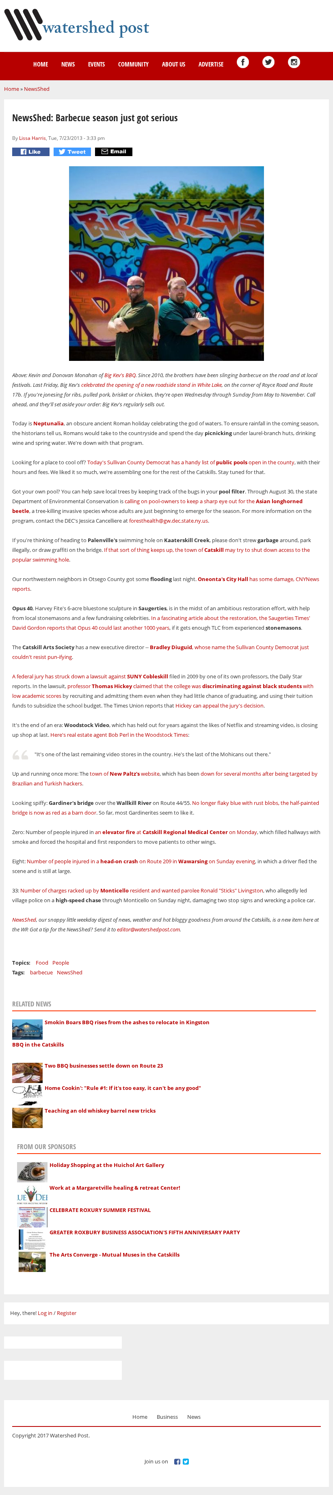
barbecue (41, 972)
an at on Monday (176, 832)
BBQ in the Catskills (38, 1044)
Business (167, 1416)
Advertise (211, 64)
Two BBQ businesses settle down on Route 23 (104, 1065)
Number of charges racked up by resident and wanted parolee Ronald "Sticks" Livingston (141, 890)
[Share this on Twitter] (73, 152)
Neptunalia (48, 423)
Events (96, 64)
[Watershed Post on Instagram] (294, 62)
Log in (45, 1313)
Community (133, 64)
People (60, 962)
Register (66, 1313)
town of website (125, 773)
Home (40, 64)
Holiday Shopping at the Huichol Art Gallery (107, 1165)
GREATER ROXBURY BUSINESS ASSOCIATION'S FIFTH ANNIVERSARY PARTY (145, 1232)
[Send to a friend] (114, 152)
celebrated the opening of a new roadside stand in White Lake (151, 384)
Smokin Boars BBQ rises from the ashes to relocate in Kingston (127, 1022)
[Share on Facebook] (32, 152)
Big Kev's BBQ (120, 375)
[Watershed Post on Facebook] (243, 62)
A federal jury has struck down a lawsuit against (90, 676)
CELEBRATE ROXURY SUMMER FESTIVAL (100, 1210)
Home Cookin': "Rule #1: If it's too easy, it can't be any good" (123, 1088)
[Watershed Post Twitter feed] (268, 62)
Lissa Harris (32, 138)
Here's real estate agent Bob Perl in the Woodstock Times (119, 734)
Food (42, 962)
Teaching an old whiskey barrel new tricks (100, 1110)
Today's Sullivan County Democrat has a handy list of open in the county (190, 462)
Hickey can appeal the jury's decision (219, 705)
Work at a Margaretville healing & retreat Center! (115, 1187)
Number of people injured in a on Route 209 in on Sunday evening (141, 861)
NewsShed (37, 88)
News (68, 64)
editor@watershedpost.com (148, 929)
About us (173, 64)
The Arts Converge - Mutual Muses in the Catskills (114, 1254)
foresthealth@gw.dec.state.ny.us (168, 520)
